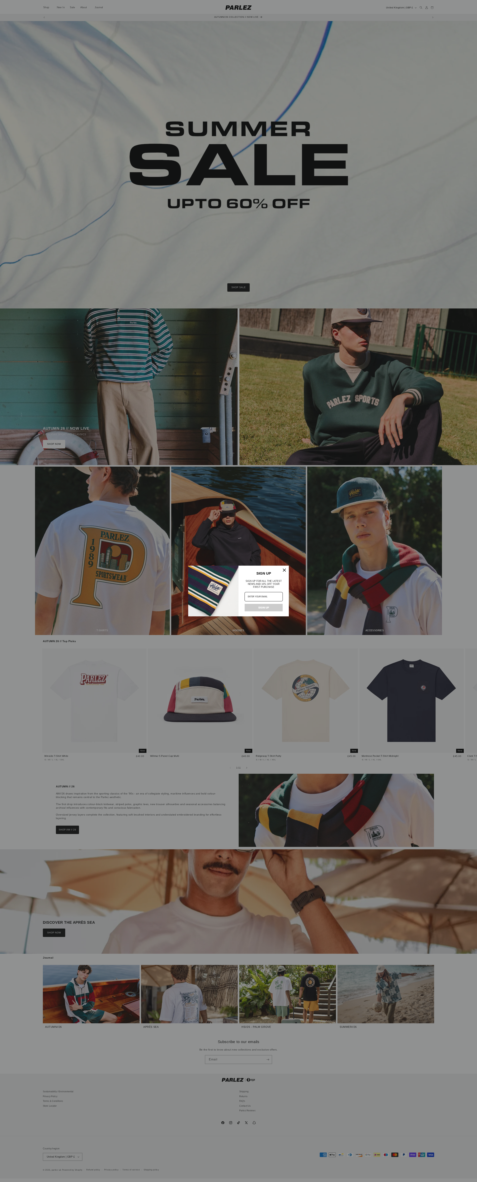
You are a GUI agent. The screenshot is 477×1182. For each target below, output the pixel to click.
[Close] (284, 570)
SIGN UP (263, 607)
